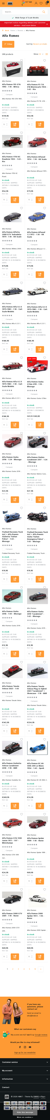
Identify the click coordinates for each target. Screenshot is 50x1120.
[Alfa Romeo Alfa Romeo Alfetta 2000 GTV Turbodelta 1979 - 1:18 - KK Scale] (12, 216)
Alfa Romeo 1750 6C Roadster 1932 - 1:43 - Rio (12, 159)
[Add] (15, 124)
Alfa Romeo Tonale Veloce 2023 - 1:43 (10, 687)
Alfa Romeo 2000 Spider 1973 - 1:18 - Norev (35, 916)
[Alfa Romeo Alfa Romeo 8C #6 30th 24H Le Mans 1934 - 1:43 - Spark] (37, 748)
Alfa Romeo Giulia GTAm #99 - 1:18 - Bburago (35, 384)
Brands (20, 30)
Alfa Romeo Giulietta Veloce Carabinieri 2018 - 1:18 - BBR (11, 766)
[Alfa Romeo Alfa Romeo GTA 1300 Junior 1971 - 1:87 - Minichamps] (12, 823)
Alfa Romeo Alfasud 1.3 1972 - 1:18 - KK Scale (36, 234)
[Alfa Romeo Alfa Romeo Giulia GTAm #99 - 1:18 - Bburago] (37, 366)
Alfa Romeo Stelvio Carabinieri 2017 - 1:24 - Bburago (37, 459)
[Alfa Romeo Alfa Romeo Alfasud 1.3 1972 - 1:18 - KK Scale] (37, 216)
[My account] (36, 3)
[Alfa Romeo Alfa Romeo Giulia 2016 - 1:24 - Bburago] (12, 442)
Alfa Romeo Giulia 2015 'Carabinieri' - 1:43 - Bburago (35, 614)
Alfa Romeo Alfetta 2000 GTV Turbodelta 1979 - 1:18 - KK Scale (11, 234)
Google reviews (41, 1035)
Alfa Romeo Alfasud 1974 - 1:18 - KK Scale (37, 158)
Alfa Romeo (6, 81)
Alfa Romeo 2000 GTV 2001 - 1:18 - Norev (12, 915)
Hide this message (25, 1112)
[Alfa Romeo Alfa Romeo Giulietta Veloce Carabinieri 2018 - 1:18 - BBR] (12, 748)
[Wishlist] (41, 3)
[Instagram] (25, 1047)
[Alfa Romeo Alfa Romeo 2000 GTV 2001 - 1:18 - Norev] (12, 898)
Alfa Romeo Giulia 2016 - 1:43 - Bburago (11, 612)
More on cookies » (25, 1117)
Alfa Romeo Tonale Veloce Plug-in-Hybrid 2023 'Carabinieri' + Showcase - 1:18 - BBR (37, 690)
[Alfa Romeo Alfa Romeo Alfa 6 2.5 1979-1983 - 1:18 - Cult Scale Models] (12, 291)
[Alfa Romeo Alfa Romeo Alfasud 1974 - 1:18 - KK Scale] (37, 141)
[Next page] (40, 969)
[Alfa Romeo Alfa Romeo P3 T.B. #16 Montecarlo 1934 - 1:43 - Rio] (37, 69)
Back (6, 30)
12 (35, 969)
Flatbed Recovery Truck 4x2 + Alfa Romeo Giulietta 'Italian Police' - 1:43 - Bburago (12, 537)
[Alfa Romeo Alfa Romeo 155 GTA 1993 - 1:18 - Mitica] (12, 69)
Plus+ (43, 1096)
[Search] (44, 11)
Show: (36, 54)
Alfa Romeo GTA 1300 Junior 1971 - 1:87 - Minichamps (12, 840)
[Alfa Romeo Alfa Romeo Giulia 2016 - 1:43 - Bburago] (12, 596)
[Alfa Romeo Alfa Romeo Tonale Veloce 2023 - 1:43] (12, 671)
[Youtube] (30, 1047)
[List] (46, 54)
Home (12, 30)
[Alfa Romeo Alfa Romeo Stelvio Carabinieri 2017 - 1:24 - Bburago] (37, 442)
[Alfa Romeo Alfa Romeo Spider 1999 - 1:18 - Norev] (37, 823)
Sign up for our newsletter (25, 1052)
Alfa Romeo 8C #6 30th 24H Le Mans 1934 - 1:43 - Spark (35, 766)
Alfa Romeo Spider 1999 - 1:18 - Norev (35, 839)
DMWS (36, 1096)
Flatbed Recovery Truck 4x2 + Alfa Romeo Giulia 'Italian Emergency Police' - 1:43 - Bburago (37, 537)
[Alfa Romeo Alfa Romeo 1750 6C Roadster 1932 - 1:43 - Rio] (12, 141)
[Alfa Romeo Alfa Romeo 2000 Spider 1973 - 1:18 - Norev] (37, 898)
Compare (9, 94)
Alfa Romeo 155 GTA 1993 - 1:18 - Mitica (11, 85)
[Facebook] (20, 1047)
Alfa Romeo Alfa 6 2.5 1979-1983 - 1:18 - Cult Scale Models (12, 309)
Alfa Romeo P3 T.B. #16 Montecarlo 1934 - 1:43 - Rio (37, 87)
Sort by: (29, 44)
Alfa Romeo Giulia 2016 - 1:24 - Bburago (11, 458)
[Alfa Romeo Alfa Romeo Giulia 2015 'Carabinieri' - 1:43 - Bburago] (37, 596)
